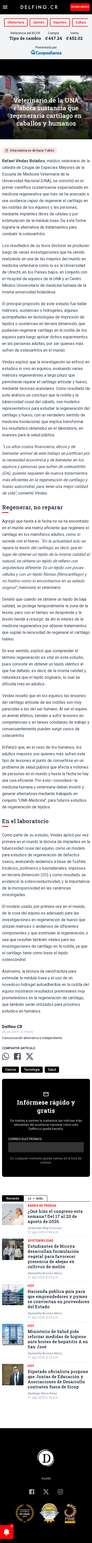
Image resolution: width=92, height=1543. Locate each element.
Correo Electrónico (25, 1139)
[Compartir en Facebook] (17, 1056)
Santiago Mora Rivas (42, 1393)
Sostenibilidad (40, 1240)
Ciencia (10, 1069)
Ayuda (46, 1478)
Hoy (46, 92)
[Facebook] (32, 1492)
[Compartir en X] (30, 1056)
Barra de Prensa (42, 1205)
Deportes (59, 22)
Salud (52, 1069)
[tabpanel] (46, 1302)
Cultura (81, 22)
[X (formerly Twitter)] (46, 1492)
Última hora (16, 22)
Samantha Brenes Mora (45, 1273)
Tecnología (32, 1069)
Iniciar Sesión (80, 7)
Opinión (38, 22)
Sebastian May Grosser (45, 1228)
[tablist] (46, 1198)
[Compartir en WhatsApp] (5, 1056)
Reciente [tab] (12, 1198)
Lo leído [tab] (35, 1198)
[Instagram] (60, 1492)
